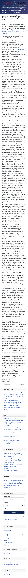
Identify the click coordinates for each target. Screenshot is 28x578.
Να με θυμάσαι (9, 508)
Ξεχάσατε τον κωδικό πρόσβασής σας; (14, 516)
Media (6, 532)
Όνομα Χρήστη (7, 496)
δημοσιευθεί (21, 49)
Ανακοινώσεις (7, 530)
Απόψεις (12, 381)
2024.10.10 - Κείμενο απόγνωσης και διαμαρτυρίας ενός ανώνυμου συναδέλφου (13, 441)
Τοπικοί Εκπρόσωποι (9, 542)
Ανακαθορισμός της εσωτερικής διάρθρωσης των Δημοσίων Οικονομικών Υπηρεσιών (13, 31)
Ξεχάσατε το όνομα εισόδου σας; (12, 517)
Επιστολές (6, 538)
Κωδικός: (6, 502)
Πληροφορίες (7, 545)
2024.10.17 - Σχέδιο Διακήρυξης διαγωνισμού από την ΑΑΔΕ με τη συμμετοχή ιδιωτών (12, 460)
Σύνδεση (14, 512)
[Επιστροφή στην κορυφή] (25, 575)
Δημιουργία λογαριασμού (10, 519)
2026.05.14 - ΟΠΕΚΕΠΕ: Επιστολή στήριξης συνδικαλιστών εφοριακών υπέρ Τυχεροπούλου (13, 455)
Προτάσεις (6, 540)
